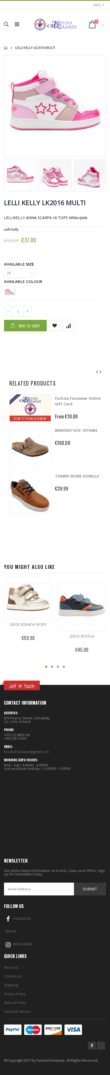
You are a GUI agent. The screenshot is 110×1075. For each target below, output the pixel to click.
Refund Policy (15, 1002)
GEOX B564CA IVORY (28, 624)
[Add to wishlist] (54, 325)
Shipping (11, 985)
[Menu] (17, 24)
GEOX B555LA (82, 636)
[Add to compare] (68, 325)
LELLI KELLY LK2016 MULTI (45, 202)
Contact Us (12, 976)
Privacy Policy (15, 993)
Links (97, 5)
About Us (11, 967)
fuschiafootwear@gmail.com (26, 751)
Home (6, 47)
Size (30, 264)
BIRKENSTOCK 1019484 (76, 430)
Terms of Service (17, 1011)
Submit (90, 888)
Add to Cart (29, 325)
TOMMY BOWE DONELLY (77, 476)
